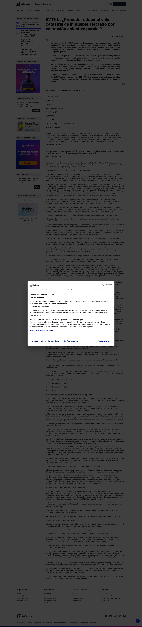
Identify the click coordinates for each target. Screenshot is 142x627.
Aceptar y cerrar (104, 341)
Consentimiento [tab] (42, 290)
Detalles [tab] (71, 290)
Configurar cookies (71, 341)
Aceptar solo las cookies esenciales (45, 341)
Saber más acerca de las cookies (42, 330)
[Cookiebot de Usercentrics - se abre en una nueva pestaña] (103, 285)
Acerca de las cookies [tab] (100, 290)
